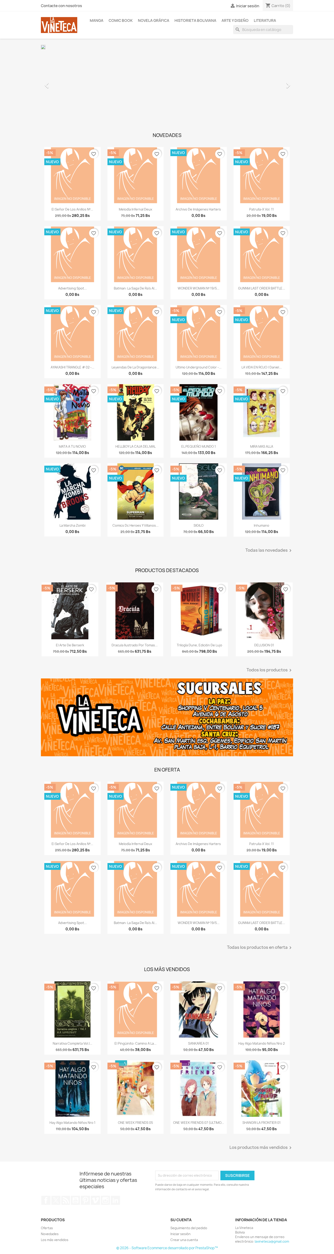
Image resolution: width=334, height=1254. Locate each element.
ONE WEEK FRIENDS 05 (135, 1122)
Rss (65, 1200)
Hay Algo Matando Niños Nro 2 (261, 1043)
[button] (60, 83)
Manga (96, 20)
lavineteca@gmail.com (272, 1241)
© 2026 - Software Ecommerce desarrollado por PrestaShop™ (167, 1248)
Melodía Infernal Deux (135, 209)
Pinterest (85, 1200)
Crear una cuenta (184, 1240)
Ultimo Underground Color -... (199, 367)
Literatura (265, 20)
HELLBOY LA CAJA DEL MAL (135, 446)
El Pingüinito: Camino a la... (136, 1043)
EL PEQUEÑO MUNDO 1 (198, 446)
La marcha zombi (72, 525)
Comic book (121, 20)
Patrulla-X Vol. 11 (261, 209)
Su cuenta (181, 1219)
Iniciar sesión (180, 1234)
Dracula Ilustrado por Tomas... (135, 645)
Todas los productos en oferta (260, 947)
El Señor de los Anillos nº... (72, 209)
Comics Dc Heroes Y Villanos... (135, 525)
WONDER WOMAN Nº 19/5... (198, 288)
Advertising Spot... (72, 288)
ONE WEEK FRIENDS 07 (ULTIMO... (198, 1122)
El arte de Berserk (70, 645)
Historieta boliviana (195, 20)
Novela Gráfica (153, 20)
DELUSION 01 (264, 645)
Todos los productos (270, 670)
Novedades (50, 1234)
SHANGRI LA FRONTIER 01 (261, 1122)
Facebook (45, 1200)
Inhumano (261, 525)
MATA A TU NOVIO (72, 446)
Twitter (55, 1200)
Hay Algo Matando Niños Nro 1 (72, 1122)
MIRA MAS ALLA (261, 446)
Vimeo (95, 1200)
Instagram (105, 1200)
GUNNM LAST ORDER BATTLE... (261, 288)
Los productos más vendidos (261, 1147)
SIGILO (199, 525)
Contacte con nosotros (61, 5)
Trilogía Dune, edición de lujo (199, 645)
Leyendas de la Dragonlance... (135, 367)
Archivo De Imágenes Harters (199, 209)
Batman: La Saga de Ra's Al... (135, 288)
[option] (167, 83)
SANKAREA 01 (198, 1043)
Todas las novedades (269, 550)
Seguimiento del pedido (188, 1228)
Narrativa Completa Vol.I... (72, 1043)
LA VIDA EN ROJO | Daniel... (262, 367)
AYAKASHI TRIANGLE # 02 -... (72, 367)
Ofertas (47, 1228)
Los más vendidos (54, 1240)
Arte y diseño (235, 20)
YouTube (75, 1200)
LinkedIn (115, 1200)
